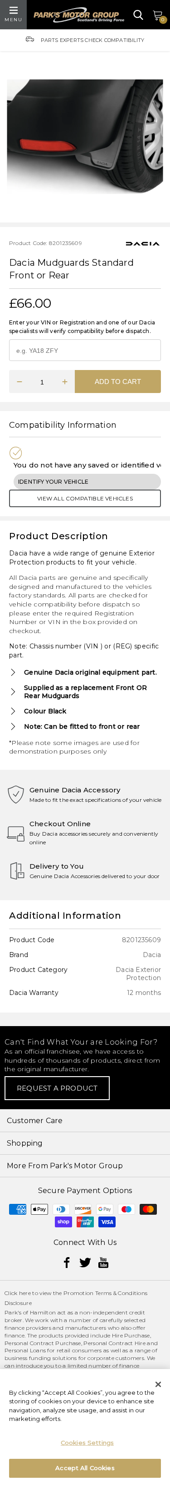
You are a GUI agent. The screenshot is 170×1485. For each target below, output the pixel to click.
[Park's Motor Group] (79, 15)
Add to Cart (118, 381)
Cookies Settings (87, 1442)
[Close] (158, 1384)
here (25, 1293)
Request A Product (57, 1088)
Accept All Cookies (84, 1467)
